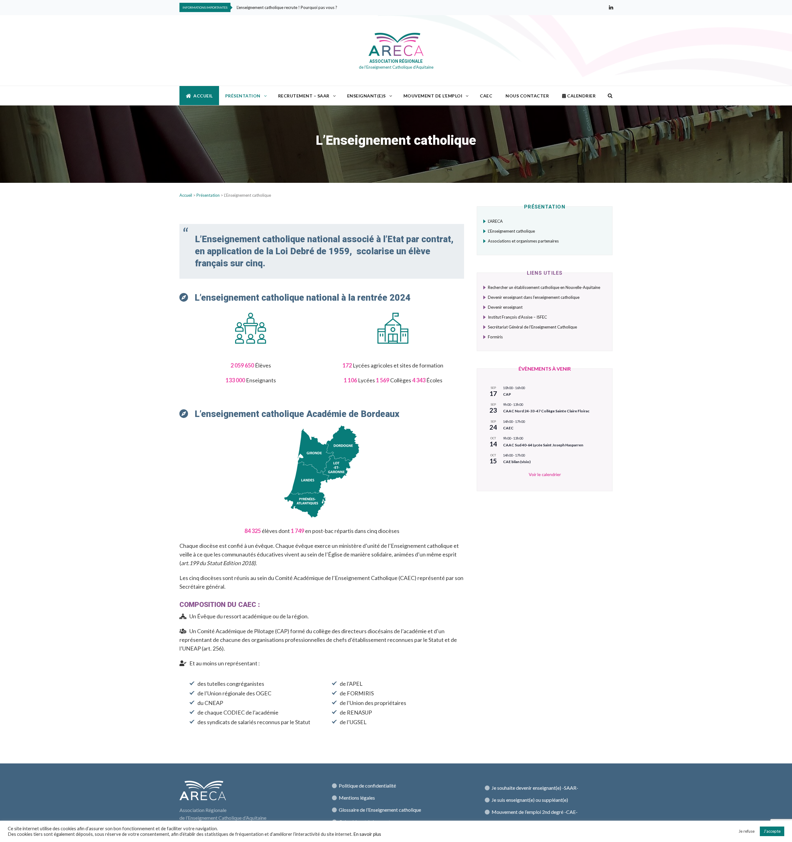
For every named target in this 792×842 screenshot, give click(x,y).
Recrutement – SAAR (303, 95)
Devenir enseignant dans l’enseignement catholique (533, 297)
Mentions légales (357, 798)
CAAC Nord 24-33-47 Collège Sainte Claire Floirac (546, 411)
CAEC (486, 95)
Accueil (203, 95)
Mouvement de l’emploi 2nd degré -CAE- (535, 812)
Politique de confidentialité (367, 785)
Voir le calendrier (545, 474)
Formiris (495, 336)
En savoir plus (367, 834)
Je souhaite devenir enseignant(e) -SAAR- (535, 788)
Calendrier (581, 95)
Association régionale (396, 61)
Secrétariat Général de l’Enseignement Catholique (532, 326)
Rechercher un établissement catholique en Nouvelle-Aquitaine (544, 287)
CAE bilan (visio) (517, 461)
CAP (507, 394)
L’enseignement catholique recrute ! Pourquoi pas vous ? (287, 7)
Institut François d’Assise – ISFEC (517, 317)
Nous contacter (527, 95)
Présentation (242, 95)
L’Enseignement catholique (511, 231)
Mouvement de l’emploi (433, 95)
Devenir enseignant (505, 307)
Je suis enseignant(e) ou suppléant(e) (530, 800)
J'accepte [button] (772, 831)
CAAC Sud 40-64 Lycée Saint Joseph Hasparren (543, 445)
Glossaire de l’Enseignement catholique (379, 810)
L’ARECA (495, 221)
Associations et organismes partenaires (523, 240)
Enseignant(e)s (366, 95)
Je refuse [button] (746, 831)
